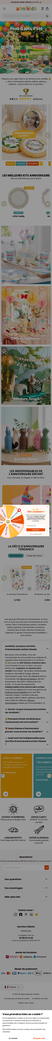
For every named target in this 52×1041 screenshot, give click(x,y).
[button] (35, 529)
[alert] (26, 520)
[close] (47, 506)
